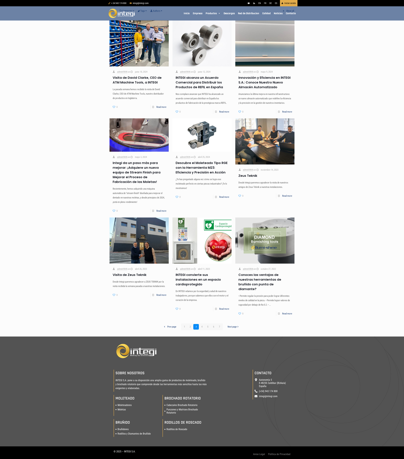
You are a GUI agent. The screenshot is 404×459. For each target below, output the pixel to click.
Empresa (197, 13)
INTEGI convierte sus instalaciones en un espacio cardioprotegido (198, 279)
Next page (232, 326)
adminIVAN (122, 71)
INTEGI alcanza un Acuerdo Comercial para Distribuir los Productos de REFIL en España (199, 82)
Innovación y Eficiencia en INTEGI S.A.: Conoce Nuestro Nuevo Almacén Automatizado (264, 82)
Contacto (291, 13)
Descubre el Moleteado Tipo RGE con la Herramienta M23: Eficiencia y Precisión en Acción (202, 168)
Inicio (187, 13)
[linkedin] (254, 3)
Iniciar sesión (290, 3)
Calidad (266, 13)
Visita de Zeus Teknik (129, 275)
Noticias (278, 13)
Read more (161, 107)
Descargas (229, 13)
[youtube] (248, 3)
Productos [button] (211, 13)
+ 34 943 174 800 (118, 3)
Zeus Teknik (247, 175)
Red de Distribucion (248, 13)
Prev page (171, 326)
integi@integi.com (141, 3)
